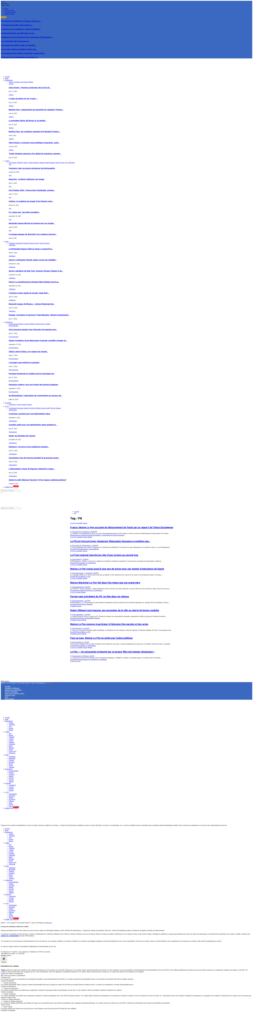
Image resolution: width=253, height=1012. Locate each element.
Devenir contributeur (11, 691)
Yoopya (74, 531)
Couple (11, 740)
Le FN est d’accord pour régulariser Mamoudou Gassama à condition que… (110, 541)
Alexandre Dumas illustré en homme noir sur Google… (32, 223)
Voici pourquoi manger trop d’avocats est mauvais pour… (33, 330)
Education (12, 796)
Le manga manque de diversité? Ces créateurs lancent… (33, 234)
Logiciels (11, 774)
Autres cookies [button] (5, 1005)
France (94, 535)
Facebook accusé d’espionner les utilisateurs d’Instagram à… (27, 37)
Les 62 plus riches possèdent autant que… (19, 49)
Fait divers (12, 799)
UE (112, 535)
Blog (6, 8)
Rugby (11, 764)
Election (87, 535)
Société (11, 804)
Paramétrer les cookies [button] (8, 953)
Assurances (12, 785)
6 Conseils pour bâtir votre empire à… (17, 25)
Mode (10, 746)
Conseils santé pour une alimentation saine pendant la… (33, 425)
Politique (108, 535)
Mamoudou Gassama (87, 549)
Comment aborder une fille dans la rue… (18, 33)
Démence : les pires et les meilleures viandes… (29, 447)
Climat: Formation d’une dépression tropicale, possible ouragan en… (38, 340)
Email (6, 78)
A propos (7, 686)
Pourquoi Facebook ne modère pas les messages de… (32, 374)
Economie (8, 403)
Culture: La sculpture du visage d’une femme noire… (31, 201)
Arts (10, 164)
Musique (11, 748)
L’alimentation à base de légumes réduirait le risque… (32, 469)
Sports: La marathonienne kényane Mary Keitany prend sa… (34, 282)
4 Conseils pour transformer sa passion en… (20, 57)
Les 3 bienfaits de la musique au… (15, 41)
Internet (11, 772)
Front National (85, 618)
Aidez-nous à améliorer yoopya (14, 693)
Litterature (12, 744)
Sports (7, 241)
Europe (85, 523)
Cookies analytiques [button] (7, 992)
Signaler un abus (10, 695)
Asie (10, 726)
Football (11, 760)
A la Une (73, 523)
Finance (11, 790)
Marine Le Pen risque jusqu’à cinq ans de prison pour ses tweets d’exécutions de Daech (117, 568)
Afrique (11, 84)
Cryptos (11, 787)
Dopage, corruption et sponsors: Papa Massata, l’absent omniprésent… (39, 315)
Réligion (11, 801)
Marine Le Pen (100, 535)
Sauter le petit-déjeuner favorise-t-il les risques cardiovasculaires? (37, 480)
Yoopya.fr (49, 683)
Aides (6, 697)
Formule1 (12, 762)
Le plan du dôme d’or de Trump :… (23, 99)
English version (9, 14)
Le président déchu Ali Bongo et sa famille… (27, 121)
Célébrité (11, 737)
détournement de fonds (77, 535)
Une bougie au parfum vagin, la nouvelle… (18, 45)
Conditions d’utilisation (12, 688)
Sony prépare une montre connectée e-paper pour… (23, 53)
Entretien (11, 742)
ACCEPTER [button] (20, 953)
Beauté (11, 735)
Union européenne (118, 535)
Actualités (79, 523)
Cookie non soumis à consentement (14, 975)
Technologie (8, 322)
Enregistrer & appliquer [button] (8, 1010)
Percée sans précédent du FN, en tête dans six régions (99, 596)
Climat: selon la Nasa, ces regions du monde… (28, 352)
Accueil (7, 76)
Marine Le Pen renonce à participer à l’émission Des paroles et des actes (109, 624)
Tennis (11, 765)
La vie (7, 406)
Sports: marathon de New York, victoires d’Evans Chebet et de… (36, 271)
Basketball (12, 758)
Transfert (11, 767)
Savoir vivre (12, 751)
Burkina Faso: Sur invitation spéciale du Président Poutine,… (34, 132)
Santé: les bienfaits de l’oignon (22, 436)
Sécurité (11, 778)
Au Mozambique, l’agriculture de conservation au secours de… (35, 396)
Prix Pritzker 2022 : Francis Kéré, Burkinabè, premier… (32, 190)
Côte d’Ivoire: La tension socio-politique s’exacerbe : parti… (34, 143)
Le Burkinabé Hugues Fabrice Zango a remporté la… (31, 249)
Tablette (11, 781)
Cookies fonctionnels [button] (7, 981)
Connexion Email (10, 12)
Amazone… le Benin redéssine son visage (26, 179)
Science (11, 780)
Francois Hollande (87, 604)
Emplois (11, 788)
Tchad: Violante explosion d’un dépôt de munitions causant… (35, 154)
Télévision (12, 753)
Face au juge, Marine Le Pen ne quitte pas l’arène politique (101, 638)
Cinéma (11, 739)
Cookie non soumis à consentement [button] (12, 973)
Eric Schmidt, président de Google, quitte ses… (21, 21)
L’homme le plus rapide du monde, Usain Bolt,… (29, 293)
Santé (10, 803)
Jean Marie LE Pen (87, 659)
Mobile (11, 776)
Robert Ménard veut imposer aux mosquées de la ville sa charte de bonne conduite (114, 610)
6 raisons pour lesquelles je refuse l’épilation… (21, 29)
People (11, 749)
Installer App (11, 487)
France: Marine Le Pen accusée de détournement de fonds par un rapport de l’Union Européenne (121, 527)
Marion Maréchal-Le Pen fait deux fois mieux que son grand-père (105, 582)
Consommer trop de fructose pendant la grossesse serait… (34, 458)
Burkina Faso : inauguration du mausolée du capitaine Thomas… (36, 110)
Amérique (12, 724)
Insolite (11, 797)
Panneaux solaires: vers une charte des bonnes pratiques (33, 385)
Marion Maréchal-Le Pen (89, 590)
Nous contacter (9, 699)
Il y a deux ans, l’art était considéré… (24, 212)
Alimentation (13, 410)
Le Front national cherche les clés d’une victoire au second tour (104, 555)
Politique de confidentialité (13, 690)
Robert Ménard (95, 618)
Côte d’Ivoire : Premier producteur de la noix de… (30, 88)
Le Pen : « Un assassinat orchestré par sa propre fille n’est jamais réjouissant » (112, 651)
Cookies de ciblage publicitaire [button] (10, 999)
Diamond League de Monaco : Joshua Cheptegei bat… (32, 304)
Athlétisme (12, 245)
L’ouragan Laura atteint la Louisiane (24, 363)
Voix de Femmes (14, 806)
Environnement (13, 326)
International (9, 80)
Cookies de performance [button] (8, 986)
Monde (90, 537)
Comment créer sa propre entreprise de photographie (32, 168)
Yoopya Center (9, 10)
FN (91, 535)
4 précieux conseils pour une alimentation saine (29, 414)
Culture (7, 161)
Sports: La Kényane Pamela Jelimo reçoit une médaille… (33, 260)
